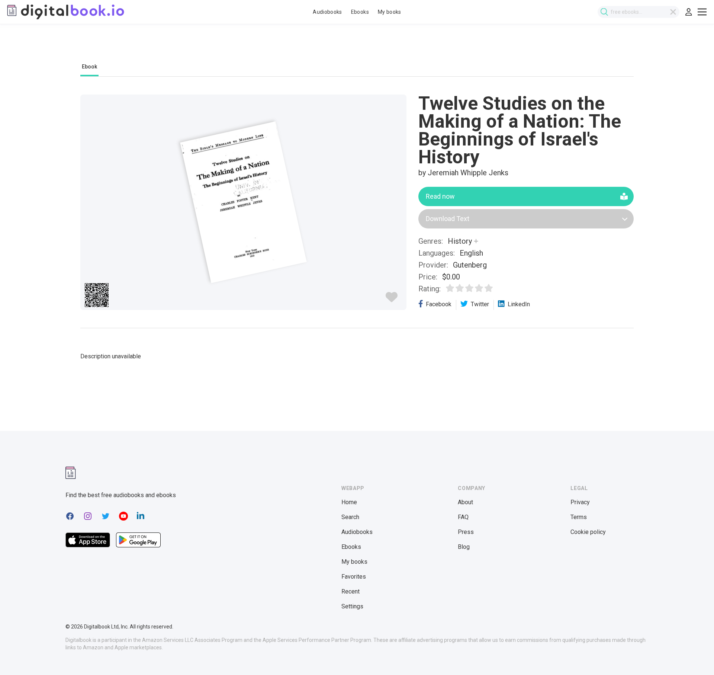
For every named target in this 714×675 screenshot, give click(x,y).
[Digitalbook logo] (65, 11)
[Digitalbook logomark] (70, 473)
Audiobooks (327, 12)
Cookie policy (588, 531)
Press (466, 531)
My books (389, 12)
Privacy (580, 502)
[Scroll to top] (694, 655)
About (465, 502)
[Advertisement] (357, 47)
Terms (578, 517)
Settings (352, 606)
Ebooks (360, 12)
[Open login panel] (688, 12)
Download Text (447, 219)
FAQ (463, 517)
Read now (440, 196)
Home (349, 502)
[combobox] (638, 12)
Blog (464, 546)
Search (350, 517)
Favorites (353, 576)
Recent (350, 591)
